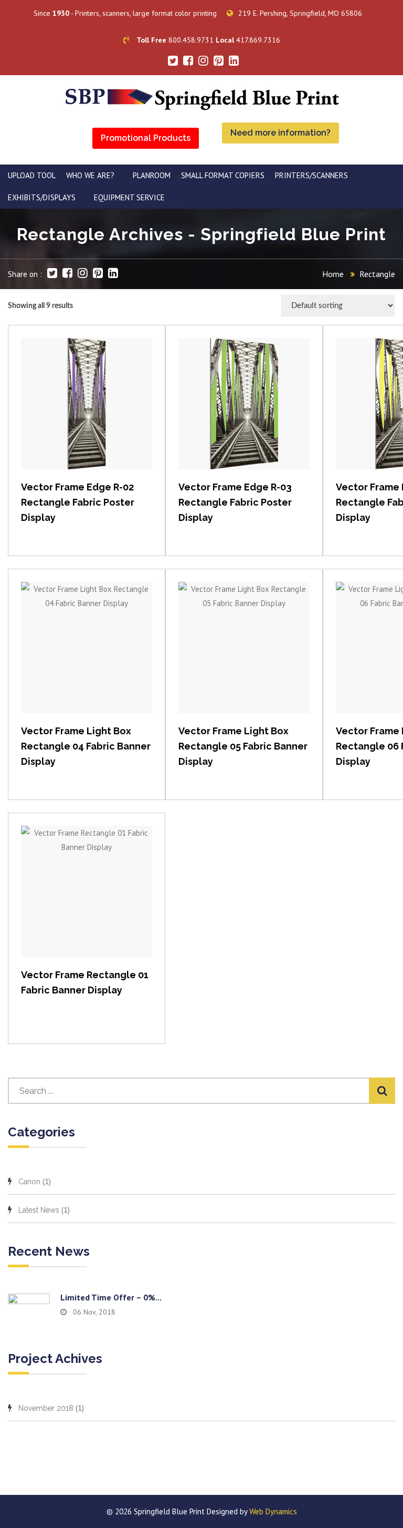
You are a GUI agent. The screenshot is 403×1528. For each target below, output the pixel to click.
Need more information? (280, 133)
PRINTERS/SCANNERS (311, 175)
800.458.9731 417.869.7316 (208, 40)
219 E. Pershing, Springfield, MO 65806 (300, 13)
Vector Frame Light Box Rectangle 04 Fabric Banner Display (86, 746)
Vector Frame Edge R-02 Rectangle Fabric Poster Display (77, 502)
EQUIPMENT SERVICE (129, 197)
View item (87, 414)
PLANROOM (152, 175)
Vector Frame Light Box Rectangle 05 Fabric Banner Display (242, 746)
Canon (29, 1181)
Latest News (38, 1210)
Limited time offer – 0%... (111, 1297)
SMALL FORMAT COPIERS (222, 175)
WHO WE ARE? (90, 175)
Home (333, 274)
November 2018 (45, 1408)
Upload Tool (32, 175)
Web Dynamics (273, 1511)
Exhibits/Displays (42, 197)
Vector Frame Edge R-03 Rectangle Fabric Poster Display (235, 502)
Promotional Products (145, 138)
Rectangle (377, 274)
